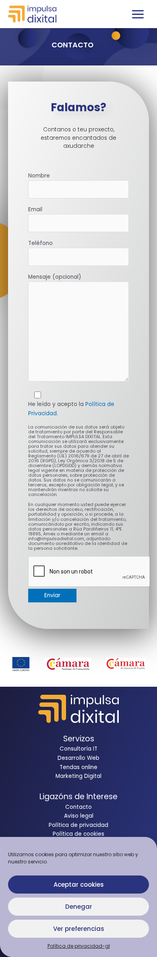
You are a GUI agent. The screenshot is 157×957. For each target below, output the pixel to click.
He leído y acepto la (71, 408)
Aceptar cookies (79, 884)
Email (35, 209)
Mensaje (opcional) (54, 277)
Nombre (39, 176)
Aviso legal (78, 816)
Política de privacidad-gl (79, 946)
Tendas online (78, 767)
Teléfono (40, 243)
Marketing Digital (78, 776)
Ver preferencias (78, 928)
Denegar (78, 906)
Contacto (78, 807)
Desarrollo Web (78, 758)
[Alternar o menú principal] (138, 14)
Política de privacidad (78, 825)
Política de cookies (78, 834)
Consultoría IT (78, 749)
